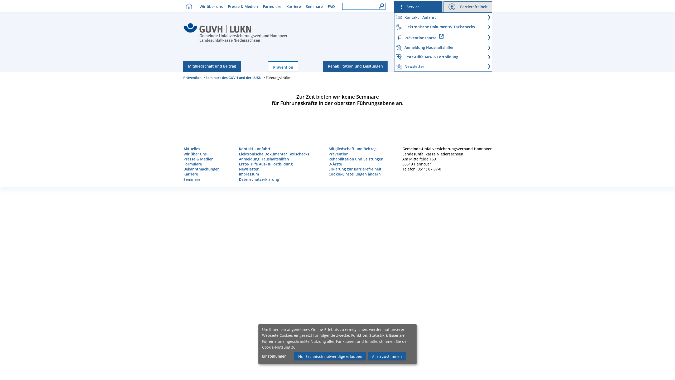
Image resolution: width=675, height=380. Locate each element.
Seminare (314, 6)
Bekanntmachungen (202, 169)
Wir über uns (211, 6)
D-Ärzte (335, 164)
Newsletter (249, 169)
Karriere (293, 6)
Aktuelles (192, 148)
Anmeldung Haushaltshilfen (264, 159)
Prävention (283, 67)
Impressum (249, 174)
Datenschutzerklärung (259, 179)
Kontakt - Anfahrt (255, 148)
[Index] (235, 41)
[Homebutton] (187, 6)
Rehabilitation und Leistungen (355, 66)
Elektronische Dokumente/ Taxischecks (274, 153)
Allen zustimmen (387, 356)
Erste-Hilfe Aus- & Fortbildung (266, 164)
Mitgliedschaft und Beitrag (212, 66)
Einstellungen (274, 356)
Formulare (272, 6)
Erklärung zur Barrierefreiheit (355, 169)
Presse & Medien (243, 6)
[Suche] (379, 5)
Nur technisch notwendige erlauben (330, 356)
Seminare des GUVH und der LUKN (234, 77)
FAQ (331, 6)
